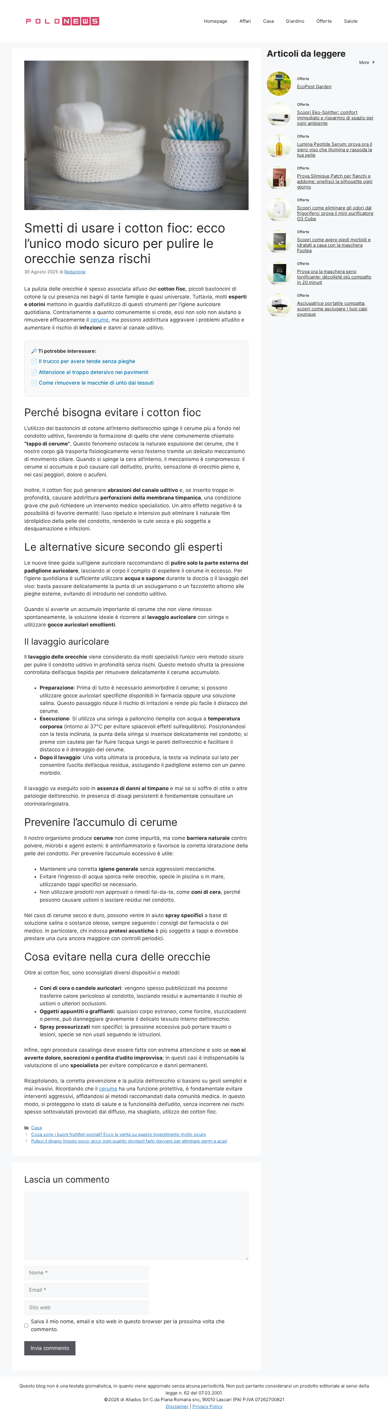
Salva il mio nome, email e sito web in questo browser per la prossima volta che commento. (128, 1325)
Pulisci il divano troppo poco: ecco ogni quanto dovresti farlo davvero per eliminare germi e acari (129, 1141)
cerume (99, 320)
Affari (245, 21)
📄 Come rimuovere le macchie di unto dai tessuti (92, 383)
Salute (351, 21)
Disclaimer (177, 1406)
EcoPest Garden (314, 86)
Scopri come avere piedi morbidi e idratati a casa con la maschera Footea (334, 245)
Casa (268, 21)
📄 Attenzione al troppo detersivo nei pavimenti (89, 372)
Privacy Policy (207, 1406)
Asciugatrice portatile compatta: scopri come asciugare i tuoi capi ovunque (332, 308)
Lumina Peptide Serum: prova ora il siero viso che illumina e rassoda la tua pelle (334, 149)
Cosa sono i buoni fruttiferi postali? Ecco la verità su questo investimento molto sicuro (118, 1134)
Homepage (215, 21)
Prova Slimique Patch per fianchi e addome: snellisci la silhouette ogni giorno (335, 181)
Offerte (324, 21)
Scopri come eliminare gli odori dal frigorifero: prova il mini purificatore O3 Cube (335, 213)
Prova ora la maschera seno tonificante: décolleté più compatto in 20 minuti (334, 277)
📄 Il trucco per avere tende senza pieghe (83, 361)
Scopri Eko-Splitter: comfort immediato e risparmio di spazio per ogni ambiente (335, 117)
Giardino (295, 21)
